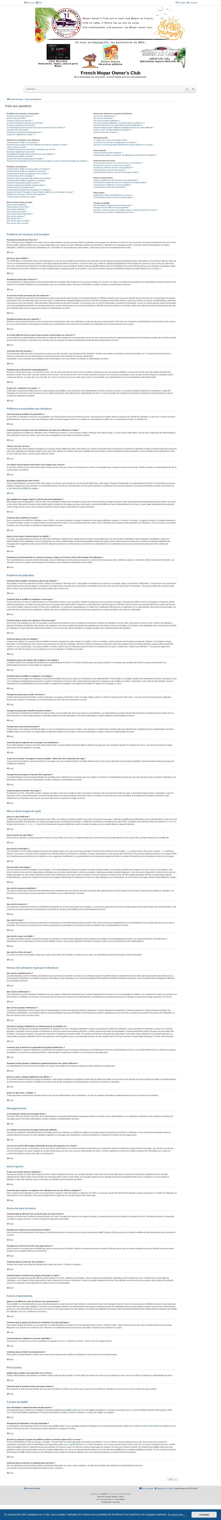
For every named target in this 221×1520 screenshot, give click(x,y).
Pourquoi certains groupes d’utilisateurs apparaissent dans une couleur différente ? (124, 127)
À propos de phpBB (94, 1412)
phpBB (103, 1494)
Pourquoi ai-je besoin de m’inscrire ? (20, 116)
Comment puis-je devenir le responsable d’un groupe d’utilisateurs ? (118, 125)
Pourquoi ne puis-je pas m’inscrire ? (20, 121)
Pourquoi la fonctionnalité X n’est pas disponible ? (111, 207)
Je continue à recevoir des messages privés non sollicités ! (115, 142)
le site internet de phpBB (17, 488)
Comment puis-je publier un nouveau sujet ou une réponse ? (29, 169)
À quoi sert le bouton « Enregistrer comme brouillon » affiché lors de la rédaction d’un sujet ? (40, 192)
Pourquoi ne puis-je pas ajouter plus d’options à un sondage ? (29, 178)
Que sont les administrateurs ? (105, 116)
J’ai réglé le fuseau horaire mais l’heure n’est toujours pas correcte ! (31, 149)
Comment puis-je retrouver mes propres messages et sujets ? (116, 172)
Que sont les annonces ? (16, 216)
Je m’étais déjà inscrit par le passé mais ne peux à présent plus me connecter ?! (36, 127)
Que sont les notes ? (14, 218)
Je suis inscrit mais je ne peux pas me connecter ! (25, 123)
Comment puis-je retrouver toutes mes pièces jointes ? (113, 197)
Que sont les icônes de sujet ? (18, 223)
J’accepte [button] (204, 1514)
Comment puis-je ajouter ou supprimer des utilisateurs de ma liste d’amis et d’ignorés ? (125, 155)
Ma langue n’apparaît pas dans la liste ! (21, 152)
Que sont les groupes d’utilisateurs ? (107, 121)
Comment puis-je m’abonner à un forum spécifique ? (112, 185)
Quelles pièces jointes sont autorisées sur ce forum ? (113, 195)
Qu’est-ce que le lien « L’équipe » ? (106, 132)
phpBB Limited (72, 1410)
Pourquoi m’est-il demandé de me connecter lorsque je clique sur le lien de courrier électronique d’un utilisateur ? (47, 161)
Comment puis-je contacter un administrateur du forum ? (114, 212)
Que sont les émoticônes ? (16, 209)
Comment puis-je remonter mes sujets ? (21, 197)
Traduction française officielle (107, 1496)
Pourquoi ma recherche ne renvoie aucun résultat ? (112, 165)
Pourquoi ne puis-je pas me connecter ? (21, 125)
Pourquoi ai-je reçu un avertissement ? (21, 187)
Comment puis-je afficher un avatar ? (20, 156)
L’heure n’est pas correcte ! (17, 147)
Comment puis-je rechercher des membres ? (110, 170)
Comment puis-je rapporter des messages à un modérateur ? (29, 190)
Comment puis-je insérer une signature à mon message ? (28, 173)
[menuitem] (39, 3)
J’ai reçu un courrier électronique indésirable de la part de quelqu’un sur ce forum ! (123, 145)
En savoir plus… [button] (176, 1514)
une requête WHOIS (73, 1444)
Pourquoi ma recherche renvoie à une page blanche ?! (113, 167)
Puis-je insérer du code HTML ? (18, 207)
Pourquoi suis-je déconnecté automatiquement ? (24, 132)
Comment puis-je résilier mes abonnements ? (110, 187)
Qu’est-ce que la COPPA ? (16, 118)
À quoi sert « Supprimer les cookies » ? (21, 134)
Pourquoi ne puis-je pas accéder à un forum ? (23, 183)
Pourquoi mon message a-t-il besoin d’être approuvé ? (26, 194)
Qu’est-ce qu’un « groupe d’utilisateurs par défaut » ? (113, 130)
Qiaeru (121, 1496)
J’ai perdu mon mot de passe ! (18, 130)
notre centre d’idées (151, 1426)
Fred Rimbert (120, 1499)
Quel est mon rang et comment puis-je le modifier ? (25, 159)
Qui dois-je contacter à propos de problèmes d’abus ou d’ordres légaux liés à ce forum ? (126, 210)
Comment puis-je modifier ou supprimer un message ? (26, 171)
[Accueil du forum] (110, 37)
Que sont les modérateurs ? (104, 118)
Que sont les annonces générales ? (20, 214)
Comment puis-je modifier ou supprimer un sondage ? (26, 180)
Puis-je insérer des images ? (17, 212)
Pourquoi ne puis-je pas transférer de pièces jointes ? (26, 185)
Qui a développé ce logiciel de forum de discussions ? (113, 205)
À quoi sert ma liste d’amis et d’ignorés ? (108, 153)
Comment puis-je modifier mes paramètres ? (23, 142)
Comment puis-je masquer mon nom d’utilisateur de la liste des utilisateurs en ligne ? (37, 145)
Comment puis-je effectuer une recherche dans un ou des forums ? (118, 163)
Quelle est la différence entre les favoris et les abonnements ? (116, 180)
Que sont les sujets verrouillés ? (18, 221)
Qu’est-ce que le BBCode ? (17, 205)
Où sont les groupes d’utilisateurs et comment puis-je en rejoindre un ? (119, 123)
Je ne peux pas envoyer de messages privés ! (110, 140)
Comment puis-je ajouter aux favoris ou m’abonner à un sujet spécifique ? (120, 182)
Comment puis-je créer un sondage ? (20, 176)
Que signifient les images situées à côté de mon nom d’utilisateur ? (31, 154)
